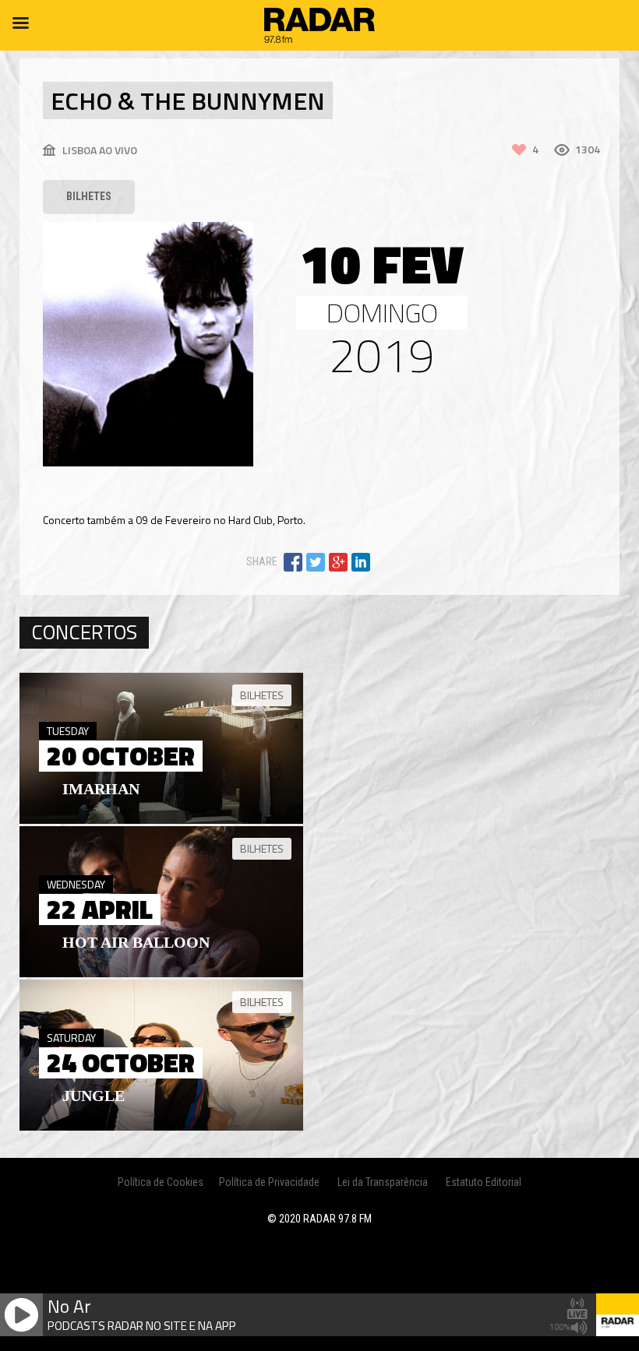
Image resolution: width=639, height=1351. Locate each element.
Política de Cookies (160, 1182)
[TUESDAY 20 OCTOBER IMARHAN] (161, 820)
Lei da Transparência (382, 1182)
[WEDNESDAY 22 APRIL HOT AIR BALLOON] (161, 973)
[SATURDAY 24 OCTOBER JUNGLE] (161, 1127)
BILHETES (88, 196)
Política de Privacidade (269, 1182)
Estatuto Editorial (483, 1182)
